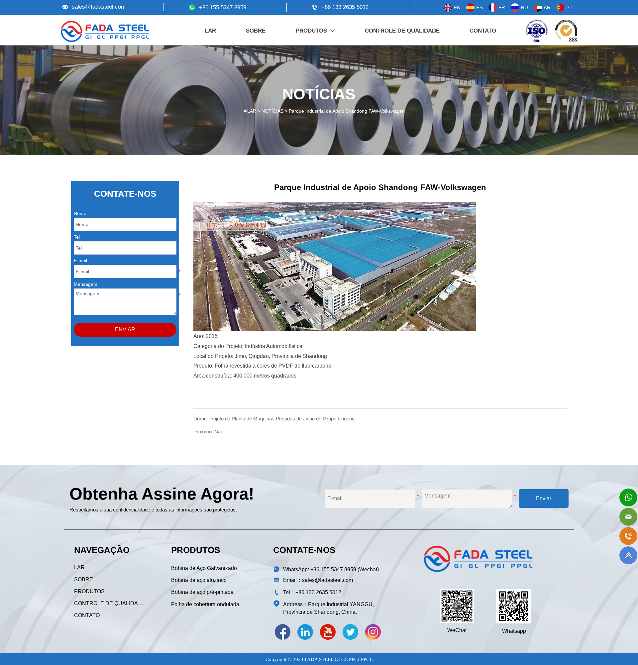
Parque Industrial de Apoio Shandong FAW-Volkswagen (347, 111)
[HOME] (104, 31)
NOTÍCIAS (272, 111)
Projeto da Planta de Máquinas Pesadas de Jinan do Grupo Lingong (281, 418)
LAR (251, 111)
